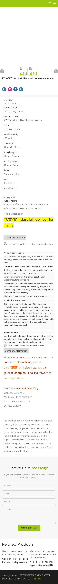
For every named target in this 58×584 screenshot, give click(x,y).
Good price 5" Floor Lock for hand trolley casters (15, 560)
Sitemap (38, 578)
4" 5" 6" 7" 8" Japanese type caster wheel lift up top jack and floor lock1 (42, 563)
